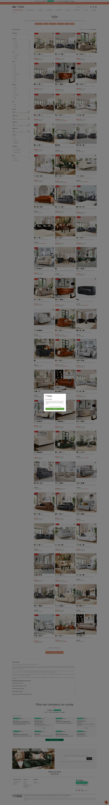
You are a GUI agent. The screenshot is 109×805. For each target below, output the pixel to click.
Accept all (55, 408)
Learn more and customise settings (55, 406)
